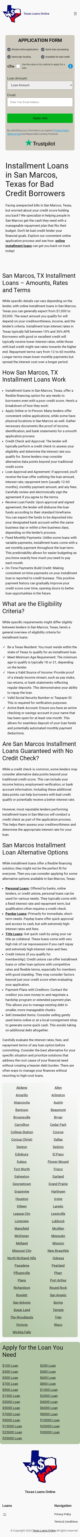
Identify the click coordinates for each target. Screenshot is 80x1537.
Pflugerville (22, 1273)
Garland (58, 1176)
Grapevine (21, 1191)
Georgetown (22, 1184)
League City (21, 1214)
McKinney (22, 1236)
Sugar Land (22, 1310)
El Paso (58, 1154)
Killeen (22, 1206)
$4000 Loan (49, 1402)
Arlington (58, 1095)
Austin (58, 1102)
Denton (22, 1147)
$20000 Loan (50, 1426)
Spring (58, 1302)
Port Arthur (58, 1280)
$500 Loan (10, 1378)
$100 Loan (10, 1366)
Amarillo (22, 1095)
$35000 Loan (12, 1438)
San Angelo (58, 1295)
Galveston (21, 1176)
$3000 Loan (11, 1402)
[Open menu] (75, 13)
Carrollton (22, 1125)
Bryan (58, 1117)
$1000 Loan (49, 1390)
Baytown (21, 1110)
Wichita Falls (22, 1332)
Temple (58, 1310)
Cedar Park (58, 1125)
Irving (58, 1199)
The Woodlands (21, 1317)
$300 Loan (10, 1372)
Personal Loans (17, 888)
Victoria (22, 1325)
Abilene (21, 1088)
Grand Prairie (58, 1184)
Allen (58, 1088)
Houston (22, 1199)
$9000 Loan (11, 1420)
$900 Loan (10, 1390)
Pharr (58, 1273)
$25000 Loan (12, 1432)
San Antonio (22, 1302)
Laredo (58, 1206)
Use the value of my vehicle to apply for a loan (43, 66)
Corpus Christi (21, 1139)
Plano (22, 1280)
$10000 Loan (50, 1420)
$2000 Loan (49, 1396)
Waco (58, 1325)
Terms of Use (14, 134)
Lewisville (58, 1214)
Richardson (22, 1288)
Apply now (40, 118)
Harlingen (58, 1191)
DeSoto (58, 1147)
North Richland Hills (21, 1258)
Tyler (58, 1317)
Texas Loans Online (36, 13)
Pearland (58, 1265)
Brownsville (21, 1117)
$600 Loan (48, 1378)
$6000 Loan (49, 1408)
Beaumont (58, 1110)
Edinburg (21, 1154)
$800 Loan (48, 1384)
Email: (11, 95)
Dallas (58, 1139)
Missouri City (21, 1251)
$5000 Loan (11, 1408)
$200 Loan (48, 1366)
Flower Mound (58, 1162)
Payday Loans (15, 914)
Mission (58, 1243)
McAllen (58, 1228)
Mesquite (58, 1236)
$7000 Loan (11, 1414)
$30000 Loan (50, 1432)
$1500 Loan (11, 1396)
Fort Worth (22, 1169)
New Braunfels (58, 1251)
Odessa (58, 1258)
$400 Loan (48, 1372)
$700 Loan (10, 1384)
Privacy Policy (61, 130)
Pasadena (22, 1265)
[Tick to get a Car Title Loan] (70, 66)
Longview (22, 1221)
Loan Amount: (17, 78)
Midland (22, 1243)
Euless (22, 1162)
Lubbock (58, 1221)
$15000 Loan (12, 1426)
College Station (22, 1132)
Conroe (58, 1132)
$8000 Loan (49, 1414)
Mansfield (22, 1228)
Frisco (58, 1169)
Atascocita (22, 1102)
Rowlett (21, 1295)
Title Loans (13, 934)
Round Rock (58, 1288)
